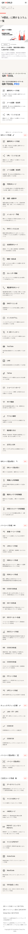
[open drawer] (26, 3)
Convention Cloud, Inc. (18, 929)
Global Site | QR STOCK (11, 913)
